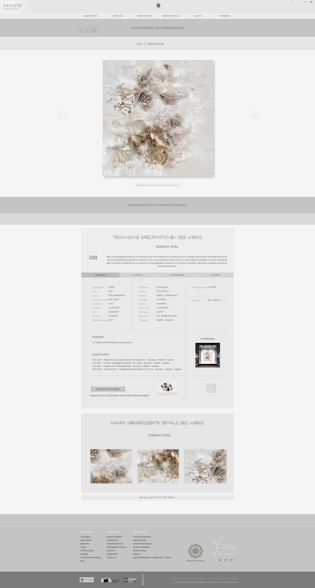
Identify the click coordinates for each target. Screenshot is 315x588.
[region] (157, 5)
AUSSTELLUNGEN (87, 551)
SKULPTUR (111, 551)
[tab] (100, 275)
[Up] (254, 115)
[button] (81, 30)
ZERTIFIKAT (111, 557)
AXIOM (82, 547)
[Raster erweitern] (94, 30)
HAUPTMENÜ (85, 537)
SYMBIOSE (84, 554)
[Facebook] (225, 559)
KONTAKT (136, 554)
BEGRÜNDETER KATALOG (116, 547)
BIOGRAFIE (84, 544)
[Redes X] (219, 559)
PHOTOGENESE (112, 554)
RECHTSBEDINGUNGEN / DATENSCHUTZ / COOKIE (144, 557)
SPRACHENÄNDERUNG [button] (142, 537)
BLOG (82, 561)
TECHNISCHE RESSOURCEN (90, 557)
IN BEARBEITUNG (139, 540)
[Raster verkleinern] (87, 30)
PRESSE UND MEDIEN (141, 547)
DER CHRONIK (86, 540)
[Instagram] (231, 559)
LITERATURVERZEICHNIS (142, 544)
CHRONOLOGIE (112, 540)
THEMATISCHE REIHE (115, 544)
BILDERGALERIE (139, 551)
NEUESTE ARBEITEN (114, 537)
